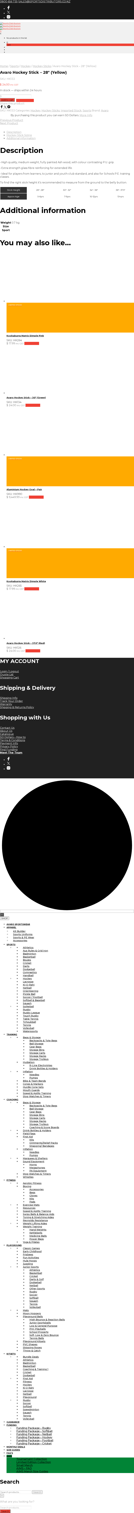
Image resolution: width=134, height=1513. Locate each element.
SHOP (4, 918)
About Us (6, 731)
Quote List (7, 674)
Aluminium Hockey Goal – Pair (24, 489)
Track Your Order (11, 701)
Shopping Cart (9, 677)
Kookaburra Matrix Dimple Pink (25, 335)
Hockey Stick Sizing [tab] (19, 135)
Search (37, 1492)
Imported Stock (71, 110)
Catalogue (7, 734)
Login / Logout (9, 671)
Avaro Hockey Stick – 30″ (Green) (26, 397)
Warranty (6, 704)
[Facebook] (2, 107)
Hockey (26, 66)
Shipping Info (8, 698)
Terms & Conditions (12, 740)
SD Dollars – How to (13, 737)
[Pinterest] (8, 107)
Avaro (105, 110)
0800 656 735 (9, 1)
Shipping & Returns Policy (17, 707)
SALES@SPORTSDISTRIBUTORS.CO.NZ (44, 1)
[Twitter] (5, 107)
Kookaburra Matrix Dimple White (26, 581)
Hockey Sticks (42, 66)
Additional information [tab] (21, 138)
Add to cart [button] (31, 343)
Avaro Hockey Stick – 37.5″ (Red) (26, 643)
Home (4, 66)
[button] (7, 42)
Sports (14, 66)
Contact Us (7, 727)
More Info (86, 115)
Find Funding (9, 749)
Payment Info (9, 743)
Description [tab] (14, 132)
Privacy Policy (9, 746)
